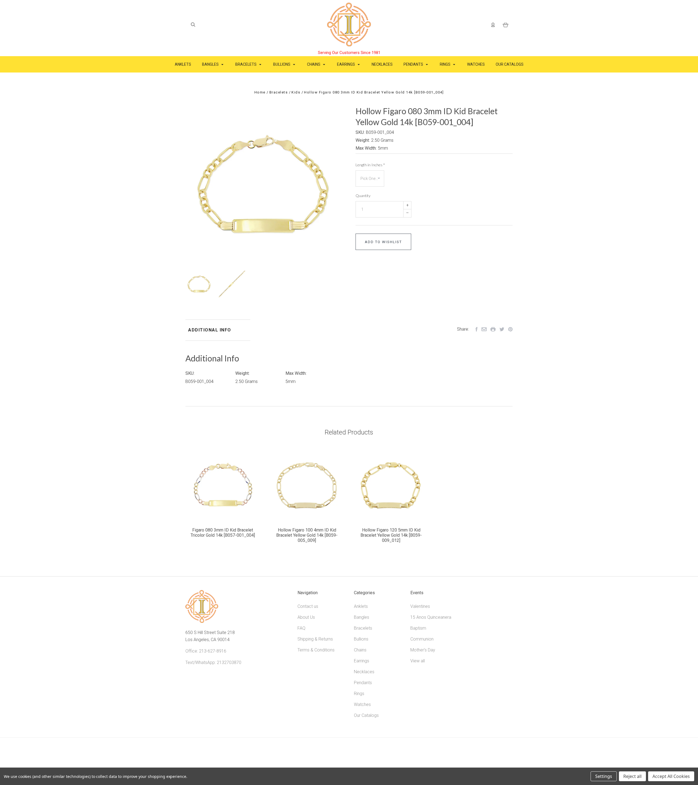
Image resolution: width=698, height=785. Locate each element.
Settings (603, 776)
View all (417, 660)
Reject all (632, 776)
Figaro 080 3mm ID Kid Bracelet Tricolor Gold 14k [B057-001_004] (223, 532)
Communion (422, 639)
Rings (445, 64)
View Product (222, 485)
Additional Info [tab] (209, 330)
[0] (506, 24)
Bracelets (246, 64)
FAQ (301, 628)
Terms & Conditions (316, 650)
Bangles (210, 64)
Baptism (418, 628)
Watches (476, 64)
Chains (314, 64)
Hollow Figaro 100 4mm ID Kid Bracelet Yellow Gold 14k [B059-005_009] (307, 535)
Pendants (414, 64)
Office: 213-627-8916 (205, 651)
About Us (306, 617)
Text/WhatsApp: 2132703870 (213, 662)
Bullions (282, 64)
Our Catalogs (510, 64)
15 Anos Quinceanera (430, 617)
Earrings (346, 64)
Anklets (183, 64)
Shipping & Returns (315, 639)
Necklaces (382, 64)
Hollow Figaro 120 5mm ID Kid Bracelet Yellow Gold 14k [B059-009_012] (391, 535)
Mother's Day (422, 650)
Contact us (307, 606)
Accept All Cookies (671, 776)
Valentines (420, 606)
